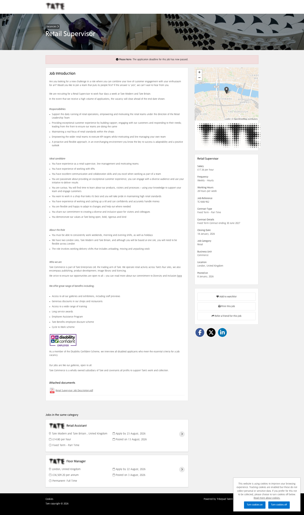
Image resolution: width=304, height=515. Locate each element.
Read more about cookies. (267, 498)
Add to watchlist (228, 296)
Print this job (228, 306)
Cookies (49, 499)
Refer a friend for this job (227, 316)
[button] (226, 90)
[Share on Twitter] (211, 332)
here (179, 276)
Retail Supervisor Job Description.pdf (74, 390)
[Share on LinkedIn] (222, 332)
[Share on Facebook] (199, 332)
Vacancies (51, 26)
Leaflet (227, 119)
